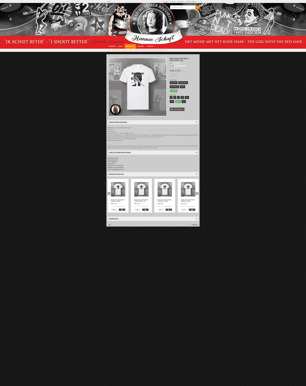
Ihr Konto (173, 1)
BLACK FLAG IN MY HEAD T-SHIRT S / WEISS (117, 200)
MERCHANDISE (130, 46)
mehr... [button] (114, 210)
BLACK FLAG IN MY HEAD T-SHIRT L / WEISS (187, 200)
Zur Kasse (165, 1)
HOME (109, 1)
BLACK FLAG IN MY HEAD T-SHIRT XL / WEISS (164, 200)
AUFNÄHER (140, 46)
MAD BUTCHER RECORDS (180, 65)
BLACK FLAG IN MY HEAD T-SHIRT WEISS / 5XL (141, 200)
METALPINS (112, 46)
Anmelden (181, 1)
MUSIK (121, 46)
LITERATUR (150, 46)
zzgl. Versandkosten (174, 73)
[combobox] (193, 1)
